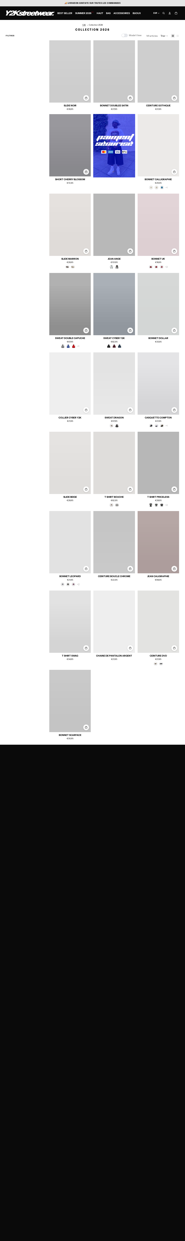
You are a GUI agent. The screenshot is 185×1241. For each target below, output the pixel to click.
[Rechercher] (163, 13)
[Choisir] (86, 98)
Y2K (84, 25)
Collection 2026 (96, 25)
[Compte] (169, 13)
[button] (164, 36)
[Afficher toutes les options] (166, 187)
